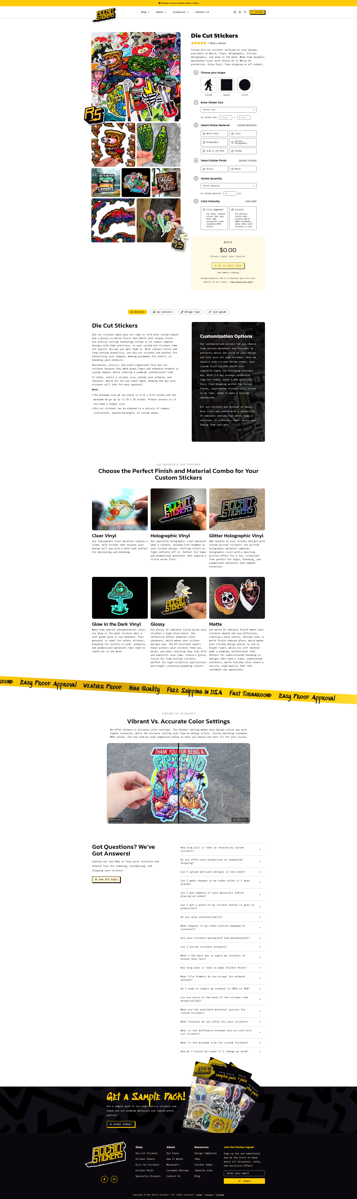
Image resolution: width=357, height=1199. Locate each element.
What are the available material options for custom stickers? (213, 1011)
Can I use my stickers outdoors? (204, 946)
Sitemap (220, 1195)
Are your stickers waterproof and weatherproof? (215, 938)
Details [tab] (139, 312)
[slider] (178, 783)
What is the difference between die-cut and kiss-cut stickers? (217, 1032)
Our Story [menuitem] (173, 1153)
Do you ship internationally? (202, 917)
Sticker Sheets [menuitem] (145, 1159)
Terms (199, 1195)
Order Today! (123, 1124)
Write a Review (218, 43)
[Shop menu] (148, 12)
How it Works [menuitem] (175, 1159)
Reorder (259, 12)
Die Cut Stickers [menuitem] (147, 1153)
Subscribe (244, 1181)
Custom (208, 95)
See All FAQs (108, 879)
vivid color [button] (115, 820)
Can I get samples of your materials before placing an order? (212, 895)
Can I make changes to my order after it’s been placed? (215, 882)
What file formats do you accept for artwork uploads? (213, 978)
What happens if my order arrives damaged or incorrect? (213, 928)
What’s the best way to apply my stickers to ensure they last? (213, 957)
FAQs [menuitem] (197, 1159)
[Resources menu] (187, 12)
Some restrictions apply (242, 282)
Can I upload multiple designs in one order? (213, 872)
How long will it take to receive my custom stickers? (212, 849)
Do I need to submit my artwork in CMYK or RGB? (215, 988)
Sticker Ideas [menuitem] (204, 1164)
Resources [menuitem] (179, 12)
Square (226, 95)
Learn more (251, 201)
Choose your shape (210, 72)
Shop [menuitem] (143, 12)
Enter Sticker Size (209, 102)
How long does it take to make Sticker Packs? (214, 967)
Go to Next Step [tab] (229, 265)
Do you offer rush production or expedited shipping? (211, 861)
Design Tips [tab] (192, 312)
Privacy (209, 1195)
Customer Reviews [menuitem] (178, 1170)
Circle (244, 95)
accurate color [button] (240, 820)
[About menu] (165, 12)
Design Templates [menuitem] (206, 1153)
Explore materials (247, 125)
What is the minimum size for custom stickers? (214, 1042)
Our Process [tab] (164, 312)
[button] (245, 12)
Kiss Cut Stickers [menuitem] (147, 1164)
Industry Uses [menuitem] (204, 1170)
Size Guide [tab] (219, 312)
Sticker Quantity (208, 178)
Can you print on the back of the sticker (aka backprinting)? (214, 999)
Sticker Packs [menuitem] (145, 1170)
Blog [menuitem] (197, 1176)
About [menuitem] (159, 12)
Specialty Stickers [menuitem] (148, 1176)
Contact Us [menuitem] (202, 12)
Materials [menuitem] (173, 1164)
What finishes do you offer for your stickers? (214, 1021)
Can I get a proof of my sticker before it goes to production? (217, 907)
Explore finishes (248, 160)
